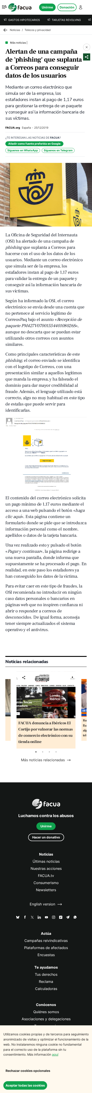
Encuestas (46, 955)
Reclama (46, 982)
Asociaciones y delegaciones (46, 1019)
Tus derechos (46, 974)
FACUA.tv (46, 876)
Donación (67, 7)
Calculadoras (46, 989)
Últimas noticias (46, 861)
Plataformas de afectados (46, 948)
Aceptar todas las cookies (25, 1085)
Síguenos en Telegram (58, 150)
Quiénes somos (46, 1012)
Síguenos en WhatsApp (22, 150)
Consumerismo (46, 883)
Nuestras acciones (46, 868)
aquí (55, 1054)
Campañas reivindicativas (46, 941)
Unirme (47, 7)
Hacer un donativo (46, 837)
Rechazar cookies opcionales (28, 1071)
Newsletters (46, 890)
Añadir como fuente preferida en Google (34, 143)
